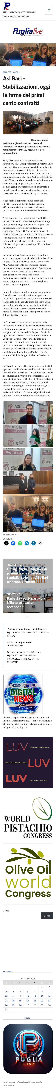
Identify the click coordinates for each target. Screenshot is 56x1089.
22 (42, 1000)
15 (42, 996)
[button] (28, 412)
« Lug (27, 1017)
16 (49, 996)
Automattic (9, 1085)
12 (20, 996)
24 (6, 1005)
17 (6, 1000)
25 (13, 1005)
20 (27, 1000)
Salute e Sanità (10, 72)
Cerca (6, 910)
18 (13, 1000)
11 (13, 996)
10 (6, 996)
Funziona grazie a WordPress (15, 1082)
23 (49, 1000)
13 (28, 996)
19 (20, 1000)
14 (35, 996)
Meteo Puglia (7, 971)
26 (20, 1005)
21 (35, 1000)
